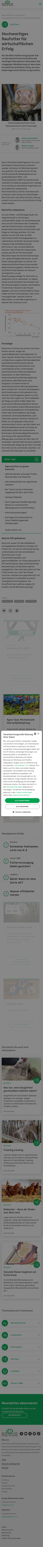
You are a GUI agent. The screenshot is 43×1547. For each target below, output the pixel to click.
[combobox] (35, 734)
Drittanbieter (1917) (21, 765)
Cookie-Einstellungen (24, 792)
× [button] (38, 734)
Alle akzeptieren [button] (22, 800)
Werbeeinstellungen (14, 787)
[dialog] (21, 773)
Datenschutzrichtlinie (21, 795)
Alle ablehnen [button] (22, 806)
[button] (22, 812)
